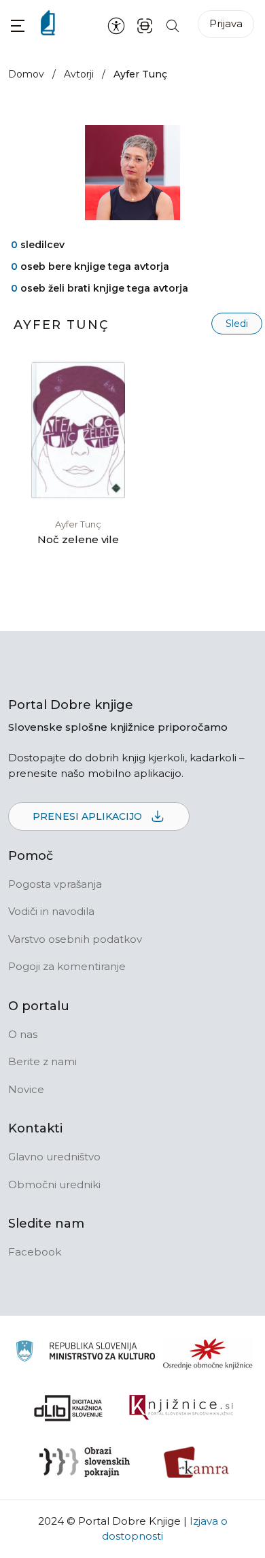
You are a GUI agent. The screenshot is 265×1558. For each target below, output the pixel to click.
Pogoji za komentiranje (67, 966)
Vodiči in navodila (51, 911)
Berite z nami (42, 1061)
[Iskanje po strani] (172, 24)
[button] (17, 25)
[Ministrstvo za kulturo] (85, 1353)
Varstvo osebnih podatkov (75, 939)
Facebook (34, 1251)
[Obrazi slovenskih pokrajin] (85, 1462)
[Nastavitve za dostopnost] (116, 25)
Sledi (237, 323)
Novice (26, 1089)
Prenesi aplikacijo (89, 816)
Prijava (226, 23)
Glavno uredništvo (54, 1156)
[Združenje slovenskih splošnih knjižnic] (181, 1407)
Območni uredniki (54, 1184)
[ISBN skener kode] (144, 24)
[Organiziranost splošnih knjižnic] (207, 1353)
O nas (22, 1034)
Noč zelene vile (78, 539)
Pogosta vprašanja (55, 884)
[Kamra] (196, 1462)
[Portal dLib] (68, 1408)
